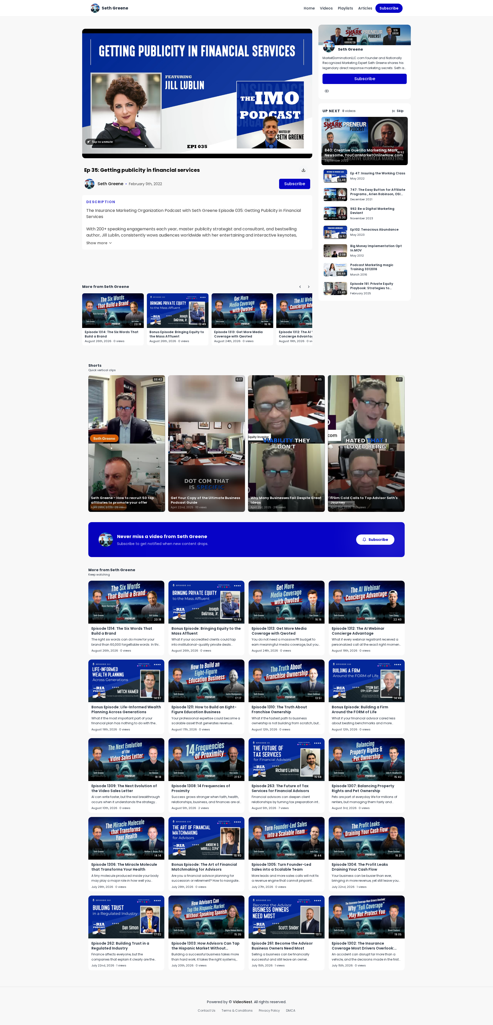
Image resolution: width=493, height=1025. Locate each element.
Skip (400, 111)
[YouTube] (327, 91)
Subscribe (389, 8)
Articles (365, 8)
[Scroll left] (300, 286)
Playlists (345, 8)
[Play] (197, 93)
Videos (326, 8)
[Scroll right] (308, 286)
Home (309, 8)
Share (301, 35)
